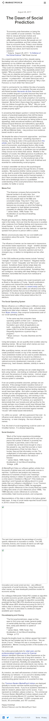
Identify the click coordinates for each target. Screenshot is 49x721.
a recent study (31, 286)
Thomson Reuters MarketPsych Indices (20, 683)
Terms (38, 718)
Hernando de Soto (24, 91)
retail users (30, 651)
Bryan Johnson (11, 312)
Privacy (44, 718)
